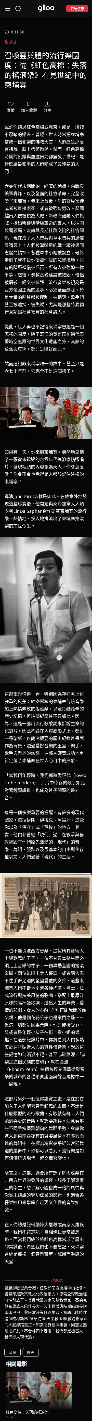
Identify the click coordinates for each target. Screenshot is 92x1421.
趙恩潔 (10, 42)
